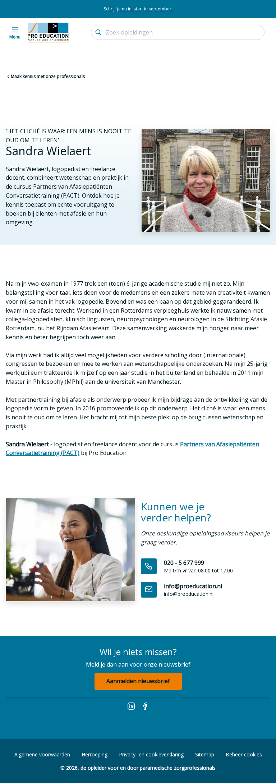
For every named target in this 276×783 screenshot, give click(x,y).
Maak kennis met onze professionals (48, 76)
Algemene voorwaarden (42, 754)
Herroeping (94, 754)
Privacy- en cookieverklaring (151, 754)
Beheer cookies (244, 754)
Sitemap (204, 754)
